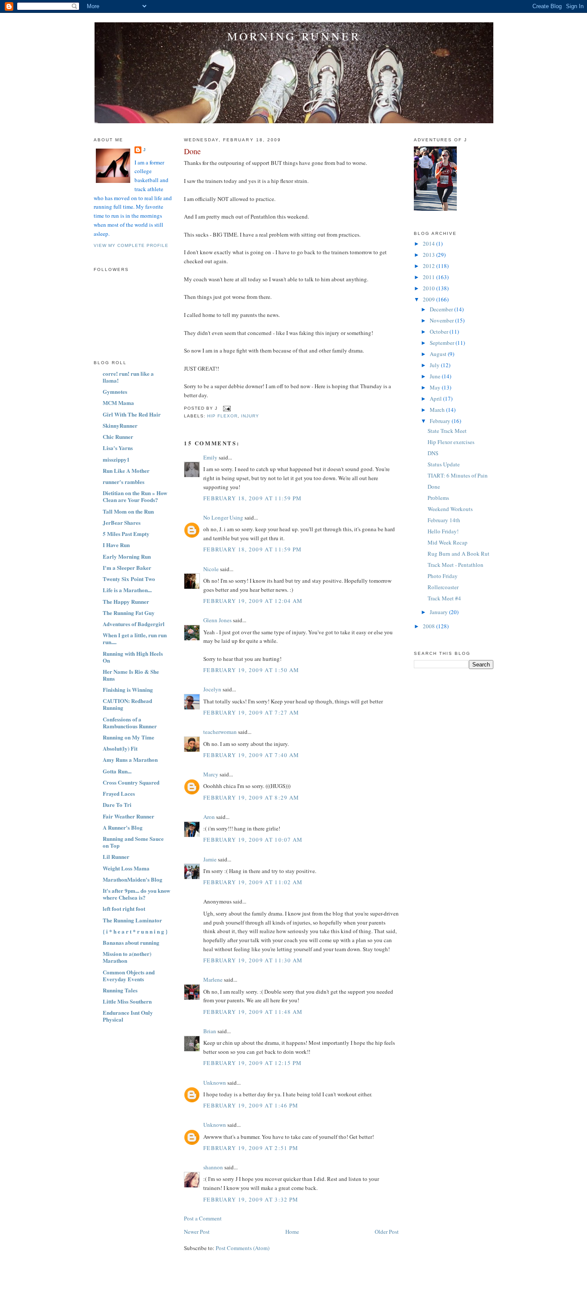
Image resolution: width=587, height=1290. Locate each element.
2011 (429, 277)
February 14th (444, 520)
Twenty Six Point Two (129, 579)
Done (192, 151)
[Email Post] (225, 408)
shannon (213, 1167)
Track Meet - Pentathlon (455, 565)
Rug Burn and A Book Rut (458, 553)
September (443, 343)
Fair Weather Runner (128, 816)
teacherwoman (220, 732)
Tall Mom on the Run (128, 511)
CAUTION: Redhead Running (127, 704)
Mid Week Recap (448, 542)
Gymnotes (115, 391)
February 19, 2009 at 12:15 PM (252, 1063)
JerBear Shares (122, 522)
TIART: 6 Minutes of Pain (458, 475)
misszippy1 (116, 459)
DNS (433, 453)
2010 (429, 288)
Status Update (444, 464)
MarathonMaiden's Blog (132, 879)
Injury (250, 416)
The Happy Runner (126, 601)
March (438, 410)
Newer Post (197, 1231)
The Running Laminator (132, 920)
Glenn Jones (217, 620)
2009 (429, 299)
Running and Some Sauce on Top (133, 841)
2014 (429, 243)
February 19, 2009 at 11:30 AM (253, 960)
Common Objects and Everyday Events (129, 975)
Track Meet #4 (444, 598)
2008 (429, 626)
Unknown (214, 1082)
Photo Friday (443, 576)
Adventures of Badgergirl (134, 624)
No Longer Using (223, 517)
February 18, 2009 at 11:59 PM (252, 498)
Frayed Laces (119, 793)
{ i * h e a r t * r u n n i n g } (135, 931)
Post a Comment (203, 1218)
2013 (429, 255)
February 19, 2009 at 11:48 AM (253, 1012)
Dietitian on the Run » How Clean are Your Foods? (135, 496)
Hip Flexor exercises (451, 442)
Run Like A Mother (126, 470)
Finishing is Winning (128, 689)
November (442, 320)
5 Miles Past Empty (126, 533)
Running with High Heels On (133, 656)
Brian (209, 1031)
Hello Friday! (443, 531)
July (435, 365)
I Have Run (116, 545)
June (436, 376)
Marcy (210, 774)
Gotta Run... (117, 771)
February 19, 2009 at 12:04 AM (253, 601)
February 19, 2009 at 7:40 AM (251, 755)
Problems (438, 498)
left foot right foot (124, 908)
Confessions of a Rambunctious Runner (130, 722)
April (436, 398)
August (439, 354)
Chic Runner (118, 436)
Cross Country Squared (131, 782)
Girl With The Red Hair (132, 414)
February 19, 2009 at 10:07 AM (253, 839)
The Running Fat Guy (129, 612)
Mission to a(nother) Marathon (127, 956)
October (439, 331)
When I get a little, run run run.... (135, 638)
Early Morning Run (127, 556)
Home (292, 1231)
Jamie (210, 859)
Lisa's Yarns (118, 448)
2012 (429, 266)
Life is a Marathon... (127, 590)
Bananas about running (131, 942)
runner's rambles (123, 482)
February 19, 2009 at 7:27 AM (251, 712)
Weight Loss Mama (126, 868)
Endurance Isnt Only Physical (128, 1015)
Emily (210, 457)
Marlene (213, 979)
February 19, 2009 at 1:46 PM (250, 1105)
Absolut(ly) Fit (120, 748)
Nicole (211, 569)
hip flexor (222, 416)
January (439, 612)
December (442, 309)
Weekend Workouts (450, 509)
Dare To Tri (117, 804)
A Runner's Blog (123, 827)
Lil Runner (116, 856)
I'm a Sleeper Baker (127, 567)
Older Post (387, 1231)
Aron (209, 817)
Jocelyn (212, 689)
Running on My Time (128, 737)
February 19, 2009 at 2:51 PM (250, 1148)
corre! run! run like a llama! (128, 376)
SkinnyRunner (120, 425)
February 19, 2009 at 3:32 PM (250, 1199)
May (436, 387)
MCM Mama (118, 403)
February (441, 421)
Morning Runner (294, 36)
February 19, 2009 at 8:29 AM (251, 797)
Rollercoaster (443, 587)
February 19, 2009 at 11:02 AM (253, 882)
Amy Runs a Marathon (130, 759)
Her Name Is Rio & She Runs (131, 674)
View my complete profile (131, 245)
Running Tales (120, 990)
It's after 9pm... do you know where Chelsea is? (136, 893)
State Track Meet (447, 431)
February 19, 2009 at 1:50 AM (251, 670)
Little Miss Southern (127, 1001)
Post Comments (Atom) (242, 1248)
